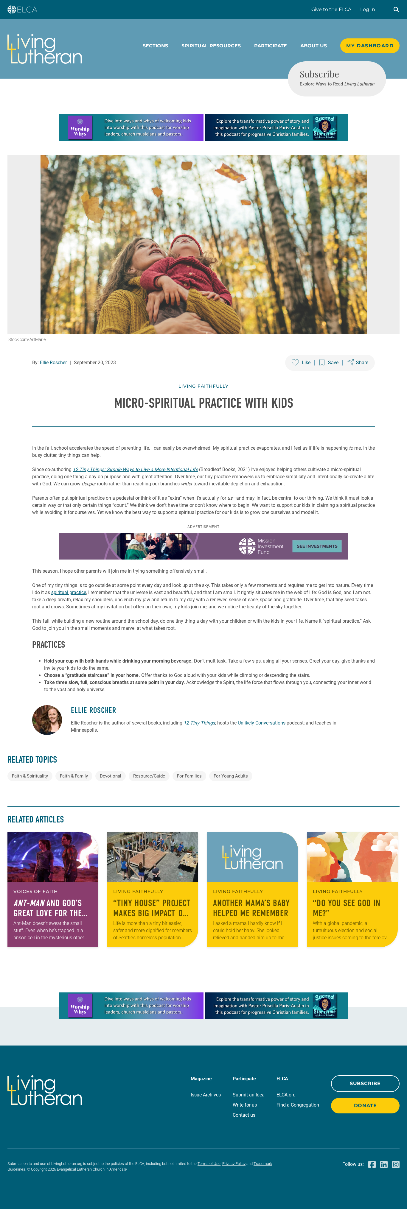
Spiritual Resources (211, 46)
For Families (189, 776)
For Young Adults (231, 776)
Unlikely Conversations (261, 723)
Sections (155, 46)
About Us (313, 46)
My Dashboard (370, 46)
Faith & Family (74, 776)
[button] (396, 9)
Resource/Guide (149, 776)
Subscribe (365, 1083)
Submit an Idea (249, 1095)
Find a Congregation (297, 1105)
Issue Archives (206, 1095)
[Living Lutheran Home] (44, 49)
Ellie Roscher (53, 362)
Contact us (244, 1115)
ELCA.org (286, 1095)
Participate (270, 46)
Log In (367, 9)
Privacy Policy (234, 1163)
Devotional (110, 776)
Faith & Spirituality (30, 776)
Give (331, 9)
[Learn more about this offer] (203, 139)
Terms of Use (209, 1163)
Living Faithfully (203, 386)
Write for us (245, 1105)
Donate (365, 1105)
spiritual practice (68, 592)
